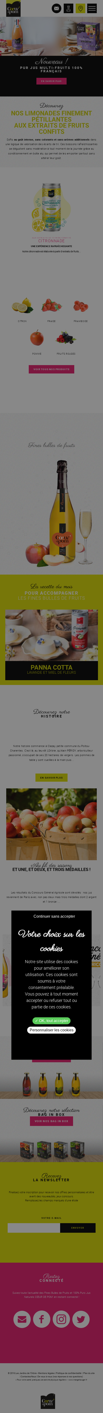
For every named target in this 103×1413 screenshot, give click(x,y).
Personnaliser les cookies (52, 1030)
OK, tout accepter (53, 1021)
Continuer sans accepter (54, 916)
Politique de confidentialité (52, 1038)
